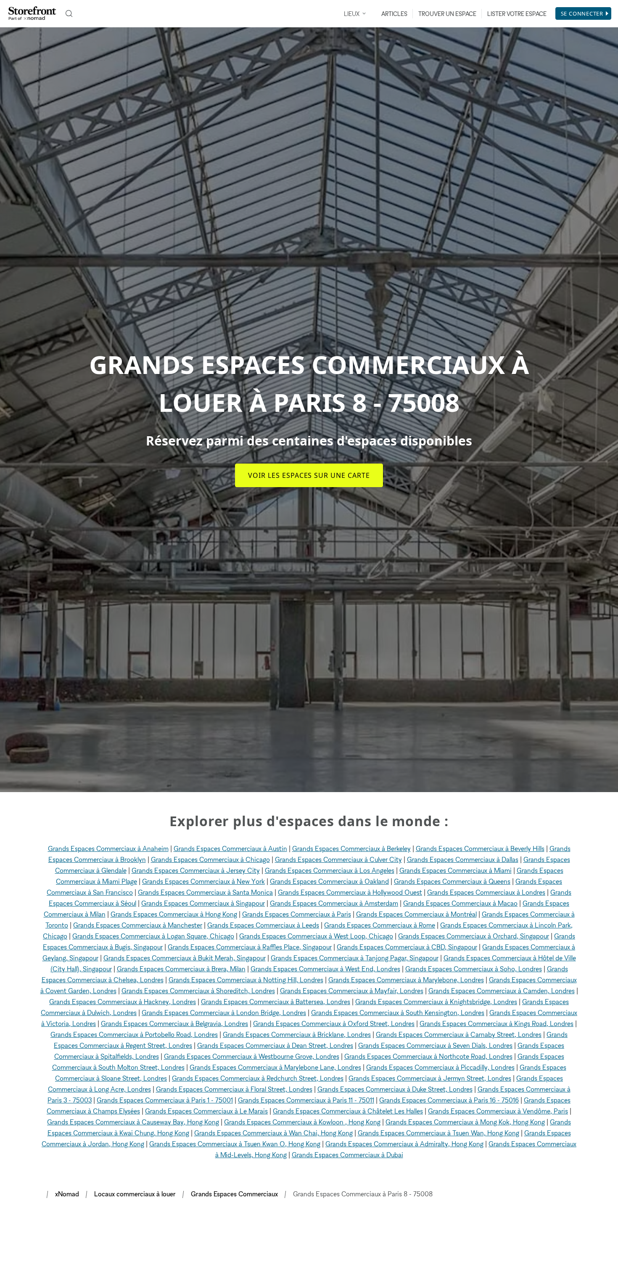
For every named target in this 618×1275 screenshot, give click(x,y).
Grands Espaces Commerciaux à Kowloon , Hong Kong (302, 1122)
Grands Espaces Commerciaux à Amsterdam (334, 903)
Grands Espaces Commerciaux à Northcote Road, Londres (428, 1056)
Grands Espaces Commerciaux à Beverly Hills (480, 848)
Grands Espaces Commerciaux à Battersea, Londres (275, 1001)
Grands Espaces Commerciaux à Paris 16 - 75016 (449, 1100)
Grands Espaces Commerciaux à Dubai (347, 1154)
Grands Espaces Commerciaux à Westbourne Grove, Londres (251, 1056)
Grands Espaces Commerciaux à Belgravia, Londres (174, 1023)
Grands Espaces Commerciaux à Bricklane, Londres (297, 1034)
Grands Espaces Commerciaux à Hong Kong (174, 914)
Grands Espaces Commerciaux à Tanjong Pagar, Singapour (354, 958)
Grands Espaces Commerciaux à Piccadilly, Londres (440, 1067)
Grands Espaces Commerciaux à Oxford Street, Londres (334, 1023)
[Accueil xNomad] (32, 13)
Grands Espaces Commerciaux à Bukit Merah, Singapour (184, 958)
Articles (394, 13)
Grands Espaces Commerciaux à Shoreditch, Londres (198, 990)
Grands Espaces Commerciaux (234, 1194)
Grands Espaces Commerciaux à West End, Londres (325, 969)
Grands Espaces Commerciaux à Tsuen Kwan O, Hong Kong (234, 1144)
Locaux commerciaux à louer (135, 1194)
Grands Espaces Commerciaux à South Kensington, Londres (397, 1012)
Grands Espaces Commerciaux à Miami (455, 870)
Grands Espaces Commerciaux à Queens (452, 881)
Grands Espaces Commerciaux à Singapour (203, 903)
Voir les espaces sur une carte (309, 475)
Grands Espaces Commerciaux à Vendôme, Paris (498, 1111)
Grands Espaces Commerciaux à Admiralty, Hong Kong (404, 1144)
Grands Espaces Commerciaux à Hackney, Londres (122, 1001)
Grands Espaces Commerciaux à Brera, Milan (181, 969)
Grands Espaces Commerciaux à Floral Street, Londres (234, 1089)
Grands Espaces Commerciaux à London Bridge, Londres (224, 1012)
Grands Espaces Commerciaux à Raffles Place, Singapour (250, 947)
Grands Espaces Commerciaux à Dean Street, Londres (275, 1045)
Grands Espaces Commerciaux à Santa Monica (205, 892)
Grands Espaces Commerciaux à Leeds (263, 925)
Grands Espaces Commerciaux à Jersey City (196, 870)
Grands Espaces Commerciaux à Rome (379, 925)
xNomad (67, 1194)
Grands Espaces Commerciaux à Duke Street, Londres (395, 1089)
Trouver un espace (447, 13)
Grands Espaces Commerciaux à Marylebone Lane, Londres (275, 1067)
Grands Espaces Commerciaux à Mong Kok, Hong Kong (465, 1122)
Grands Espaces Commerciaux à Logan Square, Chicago (153, 936)
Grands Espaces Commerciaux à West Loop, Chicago (316, 936)
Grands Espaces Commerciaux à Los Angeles (329, 870)
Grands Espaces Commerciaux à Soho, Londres (473, 969)
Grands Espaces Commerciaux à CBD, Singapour (407, 947)
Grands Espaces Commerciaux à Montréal (416, 914)
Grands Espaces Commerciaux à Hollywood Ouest (350, 892)
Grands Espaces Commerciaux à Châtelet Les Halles (348, 1111)
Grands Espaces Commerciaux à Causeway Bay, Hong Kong (133, 1122)
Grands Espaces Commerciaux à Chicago (210, 859)
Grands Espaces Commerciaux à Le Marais (206, 1111)
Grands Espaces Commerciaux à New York (203, 881)
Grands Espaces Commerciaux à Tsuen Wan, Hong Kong (438, 1133)
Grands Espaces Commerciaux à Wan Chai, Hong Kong (273, 1133)
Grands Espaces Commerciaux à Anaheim (108, 848)
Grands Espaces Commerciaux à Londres (486, 892)
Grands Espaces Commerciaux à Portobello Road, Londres (134, 1034)
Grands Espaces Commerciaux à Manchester (137, 925)
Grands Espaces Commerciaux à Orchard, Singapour (473, 936)
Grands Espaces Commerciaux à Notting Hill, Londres (246, 979)
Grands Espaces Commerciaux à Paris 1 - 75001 (165, 1100)
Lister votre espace (517, 13)
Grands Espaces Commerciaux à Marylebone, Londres (406, 979)
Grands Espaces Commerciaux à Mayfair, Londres (351, 990)
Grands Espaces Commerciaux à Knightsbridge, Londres (436, 1001)
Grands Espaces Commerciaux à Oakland (329, 881)
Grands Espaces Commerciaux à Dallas (462, 859)
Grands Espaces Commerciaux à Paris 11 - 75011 (306, 1100)
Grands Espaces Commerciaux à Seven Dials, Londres (435, 1045)
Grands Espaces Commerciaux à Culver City (338, 859)
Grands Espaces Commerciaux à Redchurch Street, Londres (257, 1078)
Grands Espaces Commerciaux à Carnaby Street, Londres (458, 1034)
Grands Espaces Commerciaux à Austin (230, 848)
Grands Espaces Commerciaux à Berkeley (351, 848)
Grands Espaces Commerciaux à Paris (296, 914)
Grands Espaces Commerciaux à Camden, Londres (501, 990)
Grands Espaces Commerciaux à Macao (460, 903)
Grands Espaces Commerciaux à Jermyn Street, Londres (430, 1078)
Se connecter (582, 13)
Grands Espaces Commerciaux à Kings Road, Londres (496, 1023)
